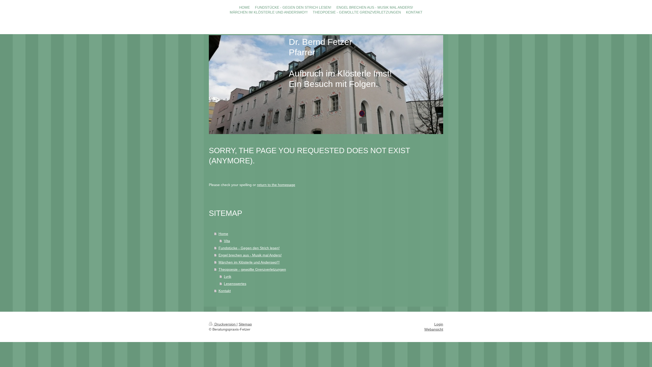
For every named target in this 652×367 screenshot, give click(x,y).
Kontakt (225, 291)
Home (223, 234)
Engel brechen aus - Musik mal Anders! (250, 255)
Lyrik (227, 276)
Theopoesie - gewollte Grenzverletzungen (252, 269)
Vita (227, 241)
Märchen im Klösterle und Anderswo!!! (249, 262)
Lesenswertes (235, 284)
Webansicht (433, 329)
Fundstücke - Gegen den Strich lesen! (249, 248)
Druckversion (225, 324)
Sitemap (245, 324)
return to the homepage (276, 185)
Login (438, 324)
